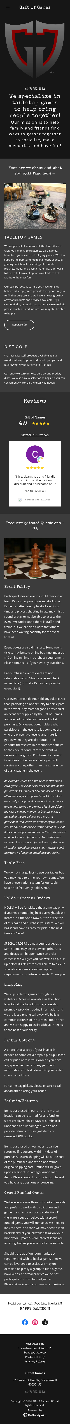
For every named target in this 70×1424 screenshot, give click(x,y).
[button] (8, 7)
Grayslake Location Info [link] (35, 1348)
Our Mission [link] (35, 1344)
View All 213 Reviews (35, 435)
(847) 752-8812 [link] (35, 89)
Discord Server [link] (35, 1352)
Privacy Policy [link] (35, 1361)
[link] (35, 8)
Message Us (19, 325)
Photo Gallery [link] (35, 1357)
